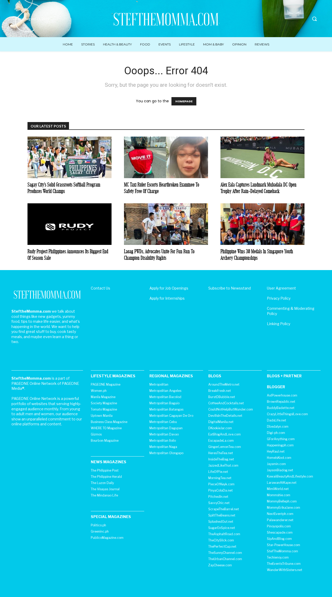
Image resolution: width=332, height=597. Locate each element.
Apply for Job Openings (168, 288)
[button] (314, 18)
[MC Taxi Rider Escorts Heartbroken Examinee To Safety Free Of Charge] (166, 157)
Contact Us (100, 288)
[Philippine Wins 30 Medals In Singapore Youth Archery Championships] (262, 224)
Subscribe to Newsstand (229, 288)
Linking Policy (278, 323)
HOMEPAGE (183, 101)
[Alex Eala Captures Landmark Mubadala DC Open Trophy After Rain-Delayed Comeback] (262, 157)
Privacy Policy (278, 298)
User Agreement (281, 288)
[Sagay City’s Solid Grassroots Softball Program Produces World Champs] (69, 157)
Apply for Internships (167, 298)
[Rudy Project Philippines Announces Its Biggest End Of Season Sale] (69, 224)
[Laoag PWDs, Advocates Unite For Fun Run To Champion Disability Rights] (166, 224)
